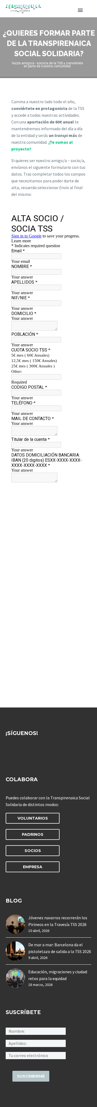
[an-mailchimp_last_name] (36, 1042)
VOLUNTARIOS (33, 818)
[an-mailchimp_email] (36, 1055)
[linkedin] (19, 753)
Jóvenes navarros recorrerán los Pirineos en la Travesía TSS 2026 (57, 921)
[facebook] (9, 753)
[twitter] (29, 753)
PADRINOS (32, 834)
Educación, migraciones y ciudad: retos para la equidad (58, 975)
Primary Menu (80, 10)
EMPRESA (32, 866)
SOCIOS (33, 850)
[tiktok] (59, 753)
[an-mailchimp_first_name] (36, 1030)
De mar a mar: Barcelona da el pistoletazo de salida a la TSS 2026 (59, 948)
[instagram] (39, 753)
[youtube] (49, 753)
